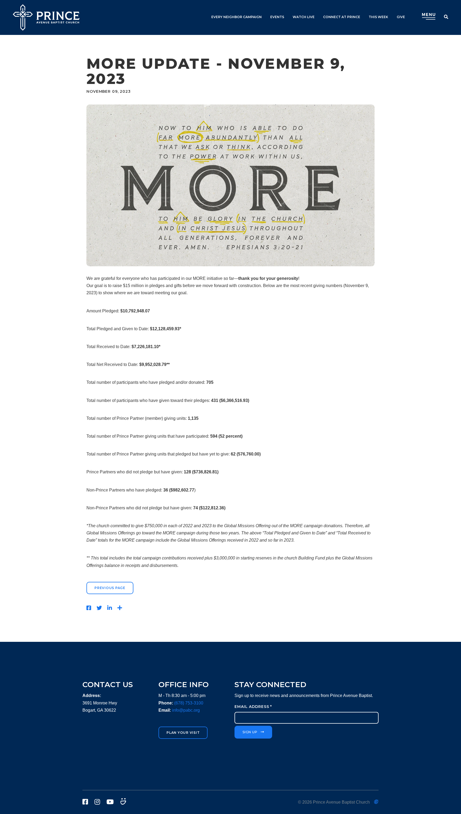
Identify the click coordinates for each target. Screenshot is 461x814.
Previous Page (109, 588)
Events (277, 17)
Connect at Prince (341, 17)
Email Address (253, 706)
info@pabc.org (186, 710)
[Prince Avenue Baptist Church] (46, 17)
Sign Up (250, 732)
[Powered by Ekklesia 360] (376, 802)
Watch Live (304, 17)
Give (401, 17)
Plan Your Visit (183, 733)
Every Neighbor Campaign (236, 17)
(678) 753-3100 (188, 703)
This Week (378, 17)
